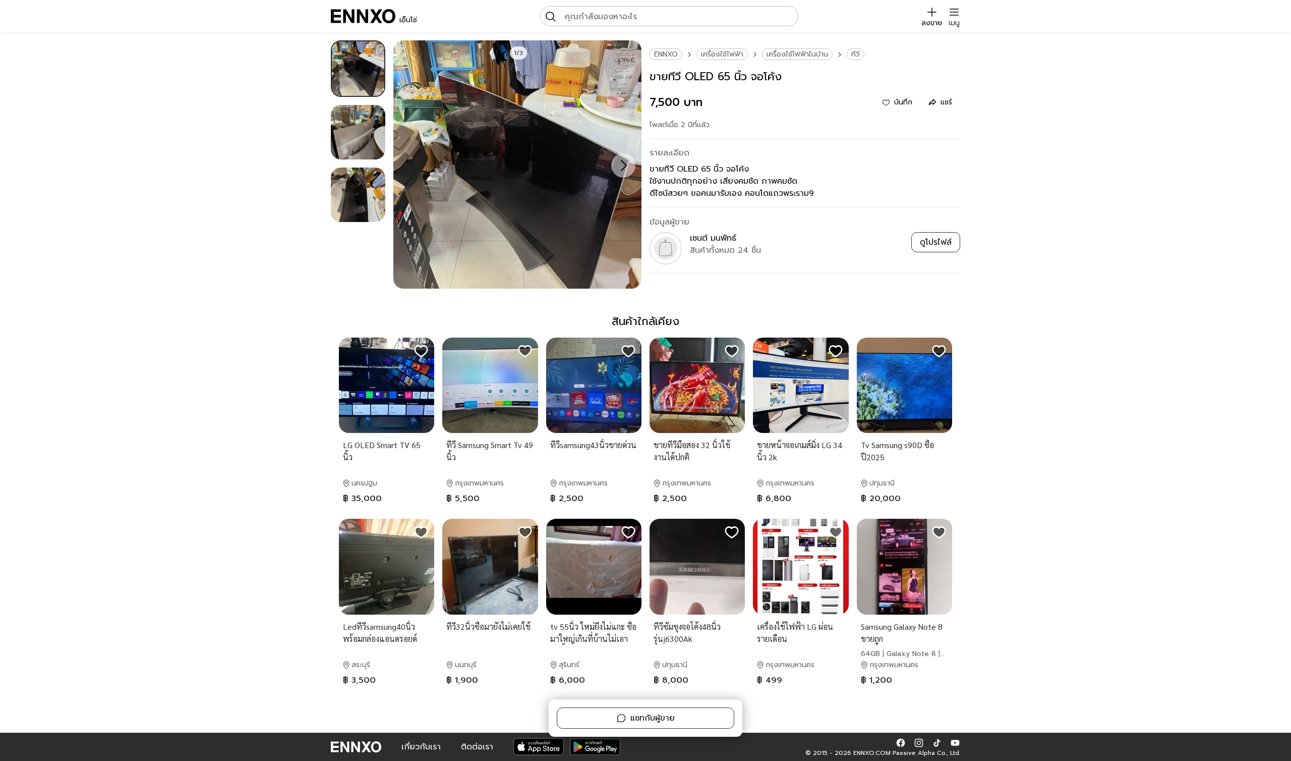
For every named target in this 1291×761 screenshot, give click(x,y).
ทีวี (855, 54)
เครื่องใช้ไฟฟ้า (722, 54)
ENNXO (666, 54)
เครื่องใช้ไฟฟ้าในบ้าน (797, 54)
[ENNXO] (363, 16)
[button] (901, 743)
